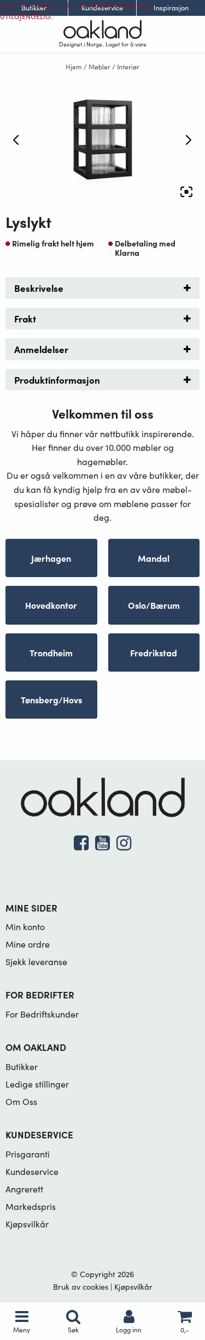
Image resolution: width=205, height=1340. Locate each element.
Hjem (74, 66)
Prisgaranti (27, 1154)
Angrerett (24, 1189)
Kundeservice (31, 1171)
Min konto (25, 926)
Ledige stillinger (37, 1084)
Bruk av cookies (80, 1286)
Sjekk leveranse (36, 961)
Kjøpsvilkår (27, 1224)
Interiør (128, 66)
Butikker (21, 1066)
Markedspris (30, 1206)
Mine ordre (27, 944)
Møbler (99, 66)
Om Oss (21, 1101)
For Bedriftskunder (42, 1014)
